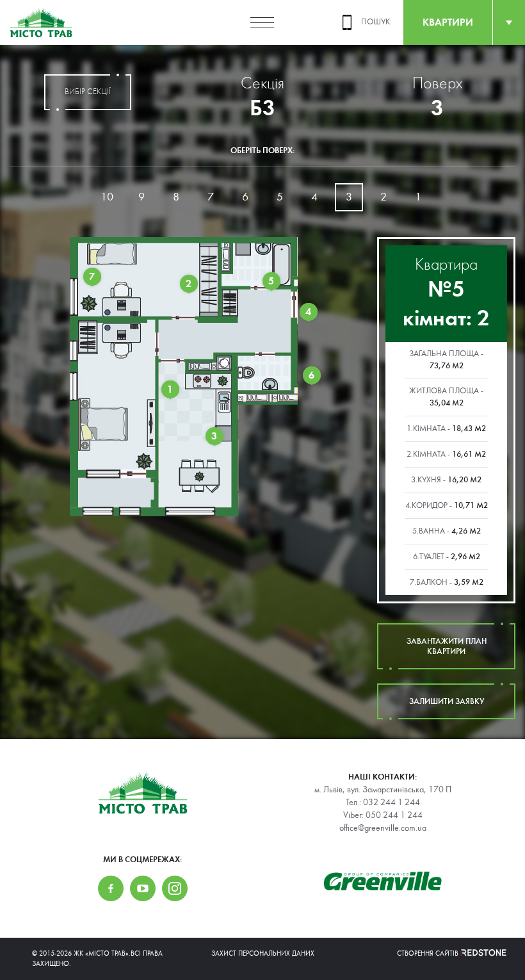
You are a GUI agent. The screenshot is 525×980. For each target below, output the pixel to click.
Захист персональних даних (262, 953)
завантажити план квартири (447, 646)
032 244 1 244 (391, 802)
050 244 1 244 (394, 815)
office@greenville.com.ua (382, 828)
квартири (448, 22)
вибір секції (88, 92)
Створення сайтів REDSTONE (445, 953)
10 (107, 197)
